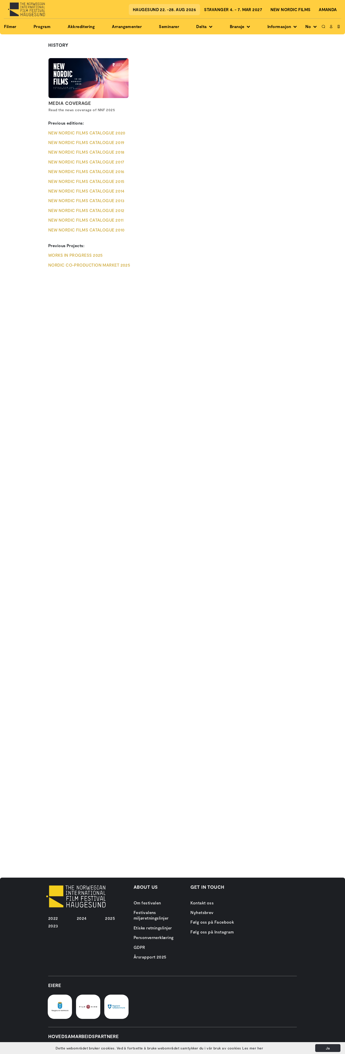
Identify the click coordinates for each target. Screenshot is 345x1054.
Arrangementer (127, 26)
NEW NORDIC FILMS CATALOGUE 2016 (86, 171)
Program (42, 26)
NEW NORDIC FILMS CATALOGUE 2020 (87, 132)
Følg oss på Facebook (212, 922)
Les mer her (252, 1048)
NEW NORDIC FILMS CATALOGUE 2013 (86, 200)
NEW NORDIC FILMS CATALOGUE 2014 (86, 191)
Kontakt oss (202, 902)
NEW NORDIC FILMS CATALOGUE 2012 (86, 210)
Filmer (10, 26)
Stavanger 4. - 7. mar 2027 (233, 9)
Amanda (328, 9)
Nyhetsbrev (202, 912)
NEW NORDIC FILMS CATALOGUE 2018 (86, 152)
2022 (53, 918)
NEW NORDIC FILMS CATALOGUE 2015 (86, 181)
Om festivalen (147, 902)
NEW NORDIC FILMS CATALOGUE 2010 (86, 229)
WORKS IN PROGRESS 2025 (75, 255)
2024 (82, 918)
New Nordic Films (290, 9)
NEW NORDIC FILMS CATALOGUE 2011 (86, 220)
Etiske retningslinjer (153, 927)
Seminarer (169, 26)
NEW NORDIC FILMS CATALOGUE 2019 (86, 142)
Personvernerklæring (154, 937)
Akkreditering (81, 26)
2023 (53, 925)
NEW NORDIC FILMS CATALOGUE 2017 (86, 161)
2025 (110, 918)
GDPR (139, 947)
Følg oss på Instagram (212, 931)
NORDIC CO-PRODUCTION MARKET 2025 (89, 265)
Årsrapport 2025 (150, 956)
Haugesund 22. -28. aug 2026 (164, 9)
